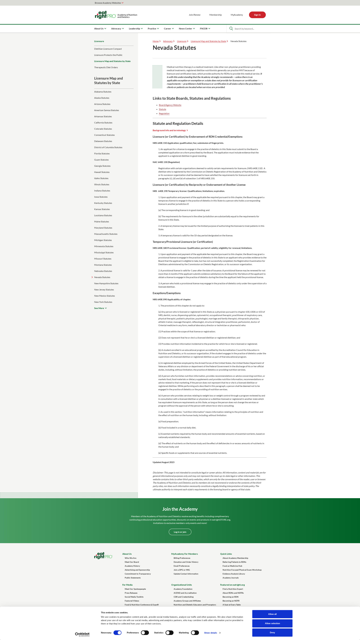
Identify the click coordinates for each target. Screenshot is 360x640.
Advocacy (168, 41)
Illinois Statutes (101, 184)
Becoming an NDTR (231, 601)
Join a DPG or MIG (181, 570)
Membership (215, 14)
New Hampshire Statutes (106, 283)
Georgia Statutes (102, 165)
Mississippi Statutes (104, 252)
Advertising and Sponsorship (137, 570)
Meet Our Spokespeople (135, 589)
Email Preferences (181, 566)
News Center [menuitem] (185, 28)
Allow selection (272, 623)
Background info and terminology (169, 130)
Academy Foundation (183, 589)
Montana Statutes (103, 264)
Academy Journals (230, 577)
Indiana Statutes (102, 190)
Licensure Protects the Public (108, 55)
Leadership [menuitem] (134, 28)
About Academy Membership (235, 558)
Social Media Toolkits (134, 597)
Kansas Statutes (102, 209)
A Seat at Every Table (231, 604)
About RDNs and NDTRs (233, 593)
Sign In (257, 14)
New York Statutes (103, 302)
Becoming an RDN (230, 597)
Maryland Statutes (103, 227)
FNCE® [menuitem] (204, 28)
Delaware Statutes (103, 141)
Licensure (99, 41)
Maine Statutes (101, 221)
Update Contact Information (186, 574)
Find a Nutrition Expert (232, 589)
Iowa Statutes (101, 196)
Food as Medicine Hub (232, 566)
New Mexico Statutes (104, 295)
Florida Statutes (102, 153)
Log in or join (180, 531)
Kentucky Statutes (103, 203)
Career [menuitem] (167, 28)
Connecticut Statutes (104, 135)
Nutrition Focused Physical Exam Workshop (242, 570)
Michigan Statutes (103, 240)
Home (156, 41)
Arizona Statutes (102, 104)
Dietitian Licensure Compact (108, 48)
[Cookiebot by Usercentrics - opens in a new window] (82, 634)
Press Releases (131, 593)
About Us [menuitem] (99, 28)
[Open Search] (231, 28)
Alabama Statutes (102, 91)
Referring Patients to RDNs (234, 562)
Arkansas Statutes (103, 116)
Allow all (272, 614)
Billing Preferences (182, 558)
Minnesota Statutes (103, 246)
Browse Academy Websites (108, 2)
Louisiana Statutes (103, 215)
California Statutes (103, 122)
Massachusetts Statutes (105, 233)
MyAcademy (237, 14)
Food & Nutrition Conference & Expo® (141, 604)
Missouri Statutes (102, 258)
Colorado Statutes (103, 128)
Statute (162, 109)
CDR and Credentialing (183, 597)
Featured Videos (132, 601)
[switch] (145, 632)
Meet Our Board (131, 562)
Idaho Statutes (101, 178)
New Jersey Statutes (104, 289)
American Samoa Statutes (106, 110)
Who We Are (130, 558)
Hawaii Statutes (102, 172)
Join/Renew (194, 14)
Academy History (132, 566)
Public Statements (132, 577)
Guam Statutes (101, 159)
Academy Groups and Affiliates (187, 601)
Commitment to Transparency (137, 574)
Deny (272, 632)
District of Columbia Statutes (108, 147)
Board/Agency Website (170, 105)
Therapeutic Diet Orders (106, 67)
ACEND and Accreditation (185, 593)
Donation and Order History (186, 562)
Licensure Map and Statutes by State (112, 61)
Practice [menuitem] (152, 28)
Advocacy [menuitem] (116, 28)
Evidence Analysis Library (233, 574)
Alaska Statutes (101, 97)
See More (99, 308)
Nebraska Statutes (103, 271)
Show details (210, 633)
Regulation (164, 113)
